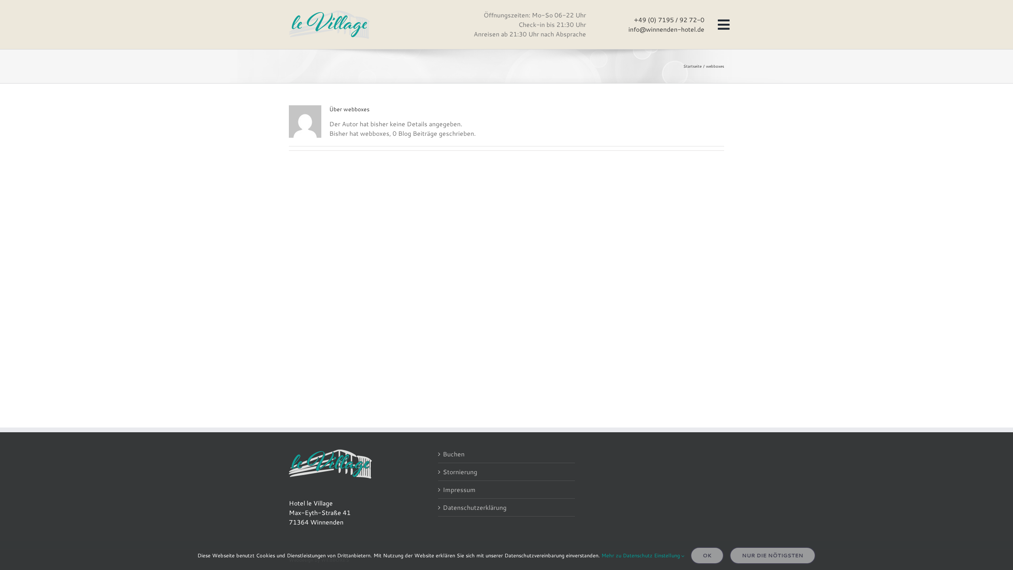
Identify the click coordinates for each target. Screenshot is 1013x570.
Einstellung (667, 555)
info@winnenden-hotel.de (666, 29)
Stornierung (460, 471)
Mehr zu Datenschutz (627, 555)
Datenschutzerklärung (474, 507)
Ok (707, 555)
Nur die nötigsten (772, 555)
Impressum (459, 489)
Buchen (454, 453)
